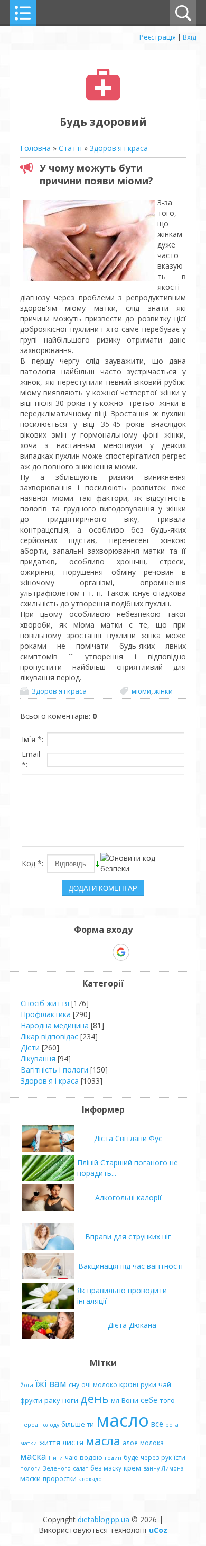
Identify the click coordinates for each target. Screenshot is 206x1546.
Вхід (189, 37)
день (94, 1398)
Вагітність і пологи (54, 1070)
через (150, 1457)
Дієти (30, 1047)
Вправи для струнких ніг (128, 1236)
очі (86, 1384)
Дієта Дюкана (132, 1325)
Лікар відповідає (49, 1036)
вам (58, 1383)
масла (103, 1441)
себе (149, 1400)
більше (73, 1424)
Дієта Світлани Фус (128, 1138)
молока (152, 1442)
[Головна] (103, 98)
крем (132, 1468)
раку (52, 1400)
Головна (35, 148)
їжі (41, 1383)
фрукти (31, 1400)
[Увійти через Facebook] (102, 952)
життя (49, 1442)
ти (90, 1424)
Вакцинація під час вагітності (130, 1266)
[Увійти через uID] (84, 952)
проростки (60, 1478)
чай (164, 1384)
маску (112, 1468)
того (167, 1400)
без (95, 1468)
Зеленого (57, 1468)
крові (128, 1384)
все (157, 1423)
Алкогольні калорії (128, 1197)
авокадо (90, 1479)
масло (122, 1420)
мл (115, 1400)
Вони (129, 1400)
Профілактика (46, 1014)
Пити (56, 1458)
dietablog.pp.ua (103, 1519)
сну (74, 1384)
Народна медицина (55, 1025)
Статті (70, 148)
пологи (30, 1468)
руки (148, 1384)
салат (80, 1468)
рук (166, 1457)
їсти (179, 1457)
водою (91, 1457)
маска (33, 1456)
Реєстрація (157, 37)
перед (29, 1424)
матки (28, 1443)
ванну (151, 1468)
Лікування (38, 1059)
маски (30, 1478)
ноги (70, 1400)
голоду (49, 1424)
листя (72, 1442)
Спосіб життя (45, 1003)
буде (131, 1457)
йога (26, 1385)
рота (172, 1424)
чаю (71, 1457)
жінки (163, 691)
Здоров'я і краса (119, 148)
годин (113, 1458)
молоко (105, 1384)
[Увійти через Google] (121, 952)
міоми (141, 691)
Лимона (173, 1468)
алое (130, 1442)
